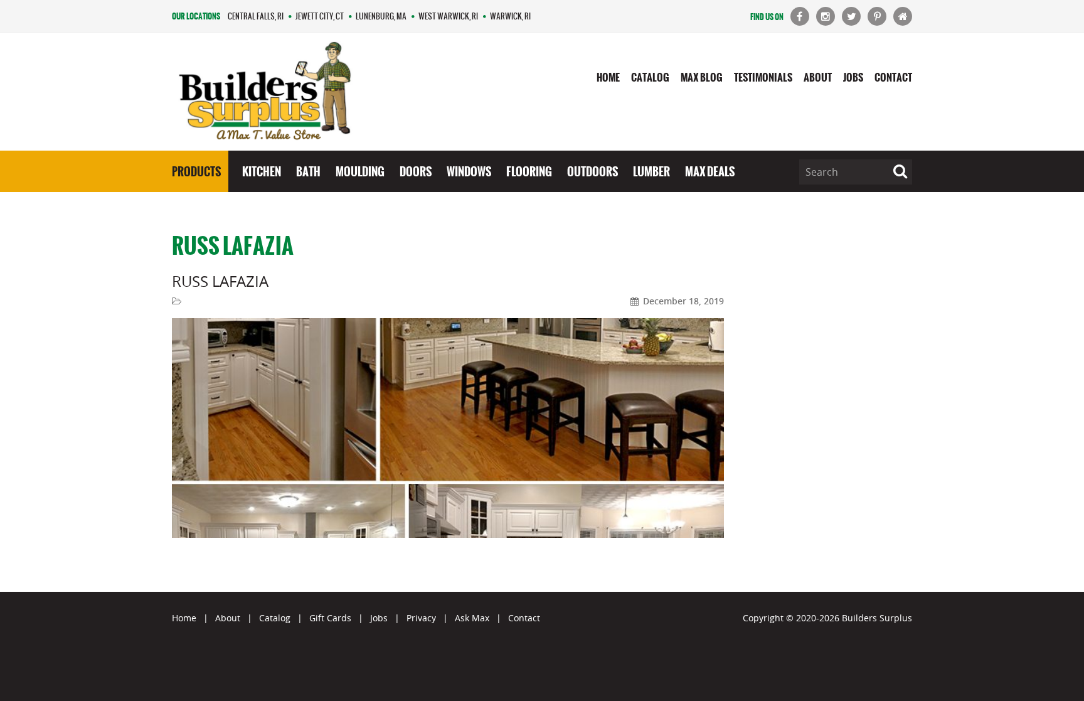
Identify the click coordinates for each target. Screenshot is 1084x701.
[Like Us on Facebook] (799, 16)
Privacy (421, 618)
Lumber (651, 171)
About (818, 77)
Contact (893, 77)
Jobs (853, 77)
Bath (308, 171)
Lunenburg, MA (381, 16)
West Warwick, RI (448, 16)
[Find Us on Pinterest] (877, 16)
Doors (416, 171)
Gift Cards (330, 618)
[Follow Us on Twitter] (851, 16)
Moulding (360, 171)
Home (608, 77)
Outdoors (592, 171)
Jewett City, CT (319, 16)
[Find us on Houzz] (902, 16)
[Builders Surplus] (265, 92)
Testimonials (763, 77)
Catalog (650, 77)
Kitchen (261, 171)
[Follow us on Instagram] (825, 16)
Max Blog (702, 77)
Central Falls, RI (256, 16)
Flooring (529, 171)
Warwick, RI (510, 16)
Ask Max (472, 618)
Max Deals (710, 171)
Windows (469, 171)
